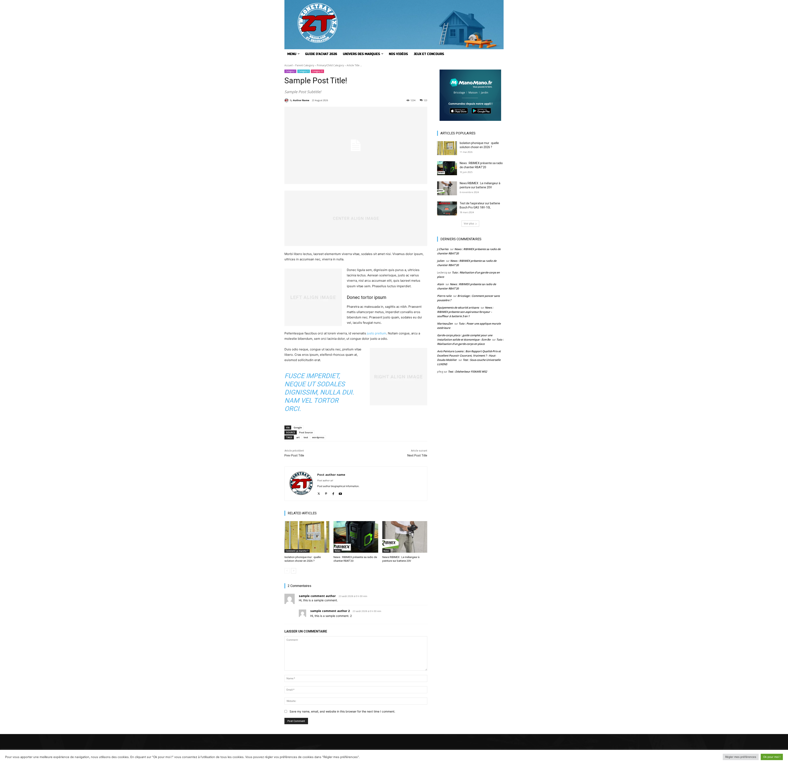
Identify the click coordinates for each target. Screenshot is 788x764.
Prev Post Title (294, 455)
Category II (304, 71)
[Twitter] (318, 492)
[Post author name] (301, 483)
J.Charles (442, 249)
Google (298, 427)
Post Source (306, 432)
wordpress (318, 437)
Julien (440, 261)
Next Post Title (417, 455)
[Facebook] (333, 492)
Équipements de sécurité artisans (458, 307)
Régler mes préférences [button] (740, 756)
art (298, 437)
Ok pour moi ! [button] (771, 756)
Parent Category (304, 65)
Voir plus (469, 223)
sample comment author (317, 596)
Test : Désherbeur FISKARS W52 (467, 371)
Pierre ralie (444, 296)
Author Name (301, 100)
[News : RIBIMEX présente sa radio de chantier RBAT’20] (355, 536)
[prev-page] (287, 570)
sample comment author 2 (330, 611)
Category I (290, 71)
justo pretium (376, 333)
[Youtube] (340, 492)
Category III (317, 71)
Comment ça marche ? (297, 550)
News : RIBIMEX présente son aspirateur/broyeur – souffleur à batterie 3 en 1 (465, 312)
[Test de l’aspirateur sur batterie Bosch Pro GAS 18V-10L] (447, 208)
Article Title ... (354, 65)
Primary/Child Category (330, 65)
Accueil (288, 65)
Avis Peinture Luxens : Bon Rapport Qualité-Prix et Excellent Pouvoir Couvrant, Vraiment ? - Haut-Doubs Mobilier (469, 355)
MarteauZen (445, 323)
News (337, 550)
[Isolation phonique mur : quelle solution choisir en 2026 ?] (306, 536)
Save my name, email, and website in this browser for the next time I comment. (342, 711)
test (306, 437)
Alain (440, 284)
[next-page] (293, 570)
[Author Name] (287, 100)
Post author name (331, 474)
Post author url (325, 480)
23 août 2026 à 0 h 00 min (353, 596)
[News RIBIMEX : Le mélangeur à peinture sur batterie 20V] (404, 536)
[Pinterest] (326, 492)
